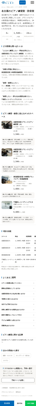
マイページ (22, 2)
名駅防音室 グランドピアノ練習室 (13, 53)
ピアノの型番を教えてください (12, 283)
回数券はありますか (8, 325)
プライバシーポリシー (8, 392)
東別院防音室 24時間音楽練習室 (12, 72)
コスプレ (5, 360)
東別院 (8, 86)
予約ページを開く (18, 380)
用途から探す (10, 7)
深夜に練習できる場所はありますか (13, 309)
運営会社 (18, 392)
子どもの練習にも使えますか (11, 320)
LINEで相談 (30, 403)
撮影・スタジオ (7, 355)
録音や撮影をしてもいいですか (12, 315)
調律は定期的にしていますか (11, 288)
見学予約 (19, 403)
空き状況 (7, 403)
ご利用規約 (5, 388)
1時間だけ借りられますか (10, 299)
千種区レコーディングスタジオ (12, 99)
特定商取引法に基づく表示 (17, 388)
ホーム (3, 7)
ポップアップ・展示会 (22, 355)
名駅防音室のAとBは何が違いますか (13, 294)
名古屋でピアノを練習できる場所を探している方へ (17, 341)
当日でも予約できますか (9, 304)
